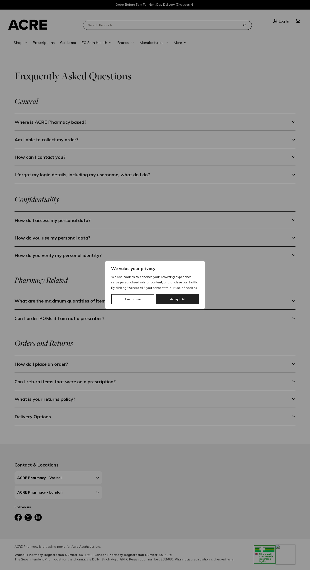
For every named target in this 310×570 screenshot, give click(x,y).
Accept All (177, 299)
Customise (133, 299)
